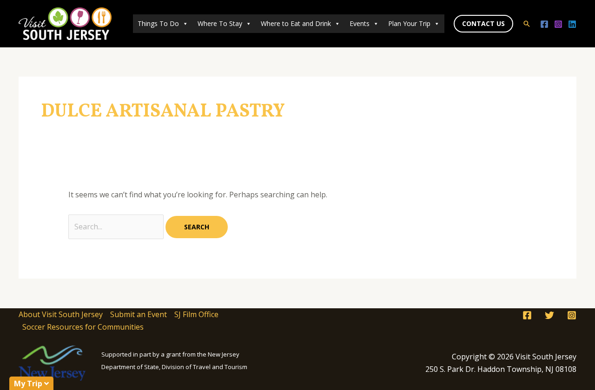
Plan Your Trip (409, 23)
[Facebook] (544, 24)
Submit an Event (138, 314)
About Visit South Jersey (61, 314)
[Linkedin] (572, 24)
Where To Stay (220, 23)
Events (360, 23)
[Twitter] (549, 315)
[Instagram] (558, 24)
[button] (483, 23)
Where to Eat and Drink (296, 23)
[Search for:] (116, 226)
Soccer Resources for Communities (83, 327)
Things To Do (158, 23)
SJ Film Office (196, 314)
